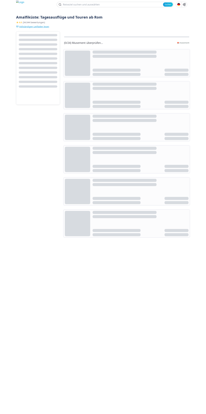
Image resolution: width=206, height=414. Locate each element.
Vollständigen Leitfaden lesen (34, 26)
